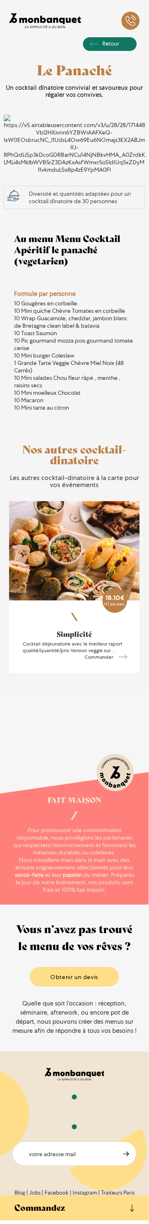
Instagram (85, 1192)
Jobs (34, 1192)
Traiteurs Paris (118, 1192)
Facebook (57, 1192)
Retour (110, 43)
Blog (19, 1192)
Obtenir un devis (74, 977)
